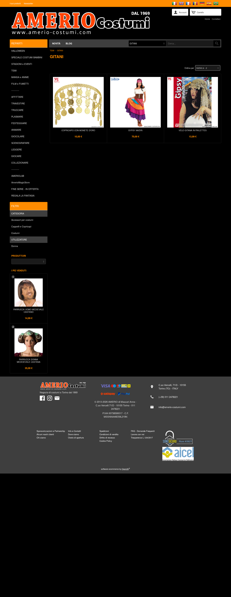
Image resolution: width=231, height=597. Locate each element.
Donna (14, 246)
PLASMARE (17, 116)
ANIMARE (16, 129)
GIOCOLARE (17, 136)
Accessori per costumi (22, 219)
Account (183, 12)
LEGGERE (16, 149)
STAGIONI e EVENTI (21, 63)
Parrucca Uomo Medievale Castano (28, 310)
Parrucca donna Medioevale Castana (28, 360)
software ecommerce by (115, 469)
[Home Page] (89, 23)
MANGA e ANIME (20, 77)
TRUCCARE (17, 110)
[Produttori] (28, 261)
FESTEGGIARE (19, 123)
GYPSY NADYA (135, 130)
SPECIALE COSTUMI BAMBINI (26, 57)
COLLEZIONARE (19, 162)
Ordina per (189, 67)
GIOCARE (16, 156)
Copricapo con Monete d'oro (78, 130)
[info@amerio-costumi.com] (169, 407)
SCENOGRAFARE (20, 142)
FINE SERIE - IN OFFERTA (24, 189)
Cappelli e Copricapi (21, 226)
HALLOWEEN (18, 50)
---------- (15, 90)
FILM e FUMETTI (20, 83)
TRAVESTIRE (18, 103)
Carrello (200, 12)
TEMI (14, 70)
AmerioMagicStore (20, 182)
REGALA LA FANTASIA (22, 195)
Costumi (15, 233)
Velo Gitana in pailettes (193, 130)
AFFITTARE (17, 96)
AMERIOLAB (17, 175)
